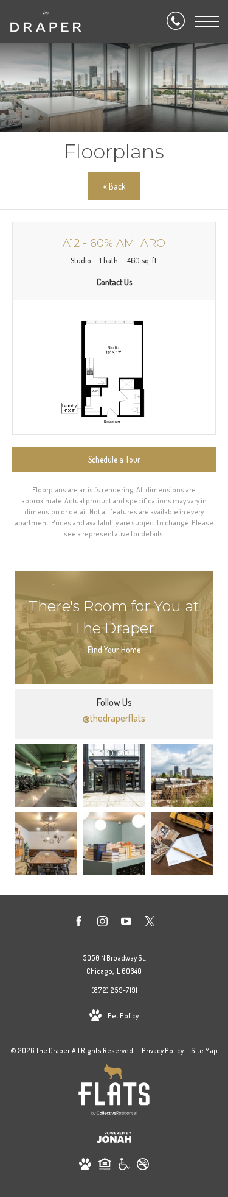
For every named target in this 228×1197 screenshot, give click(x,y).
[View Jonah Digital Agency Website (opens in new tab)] (114, 1139)
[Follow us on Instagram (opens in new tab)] (102, 923)
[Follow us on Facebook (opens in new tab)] (78, 923)
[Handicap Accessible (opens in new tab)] (124, 1166)
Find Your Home (114, 649)
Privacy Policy (163, 1050)
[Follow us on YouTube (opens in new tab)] (126, 923)
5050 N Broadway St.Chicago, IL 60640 (114, 964)
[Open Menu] (207, 21)
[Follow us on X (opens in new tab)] (150, 923)
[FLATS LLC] (114, 1092)
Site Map (204, 1050)
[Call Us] (176, 21)
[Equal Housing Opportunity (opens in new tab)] (104, 1166)
